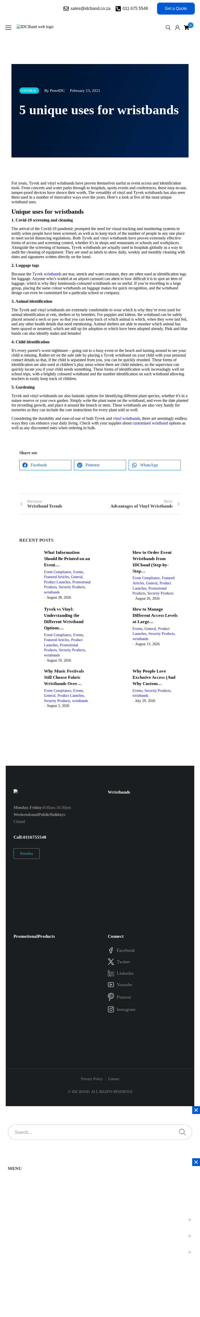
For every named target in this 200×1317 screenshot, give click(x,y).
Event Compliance (57, 572)
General (77, 577)
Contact (113, 1079)
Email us (26, 853)
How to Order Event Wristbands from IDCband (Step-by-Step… (152, 561)
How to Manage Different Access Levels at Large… (155, 615)
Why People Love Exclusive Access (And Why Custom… (154, 677)
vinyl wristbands (126, 418)
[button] (45, 465)
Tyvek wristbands (46, 274)
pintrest (124, 997)
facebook (126, 950)
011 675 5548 (135, 8)
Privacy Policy (92, 1079)
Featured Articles (56, 577)
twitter (123, 961)
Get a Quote (176, 8)
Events (78, 572)
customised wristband (150, 423)
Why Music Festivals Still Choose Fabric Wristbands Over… (64, 677)
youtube (124, 984)
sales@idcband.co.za (90, 8)
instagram (126, 1009)
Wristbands (119, 792)
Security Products (72, 587)
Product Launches (57, 582)
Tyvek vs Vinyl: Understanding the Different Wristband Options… (63, 618)
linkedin (125, 973)
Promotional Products (34, 936)
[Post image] (29, 575)
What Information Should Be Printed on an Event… (67, 558)
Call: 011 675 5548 (30, 837)
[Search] (182, 1132)
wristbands (52, 592)
